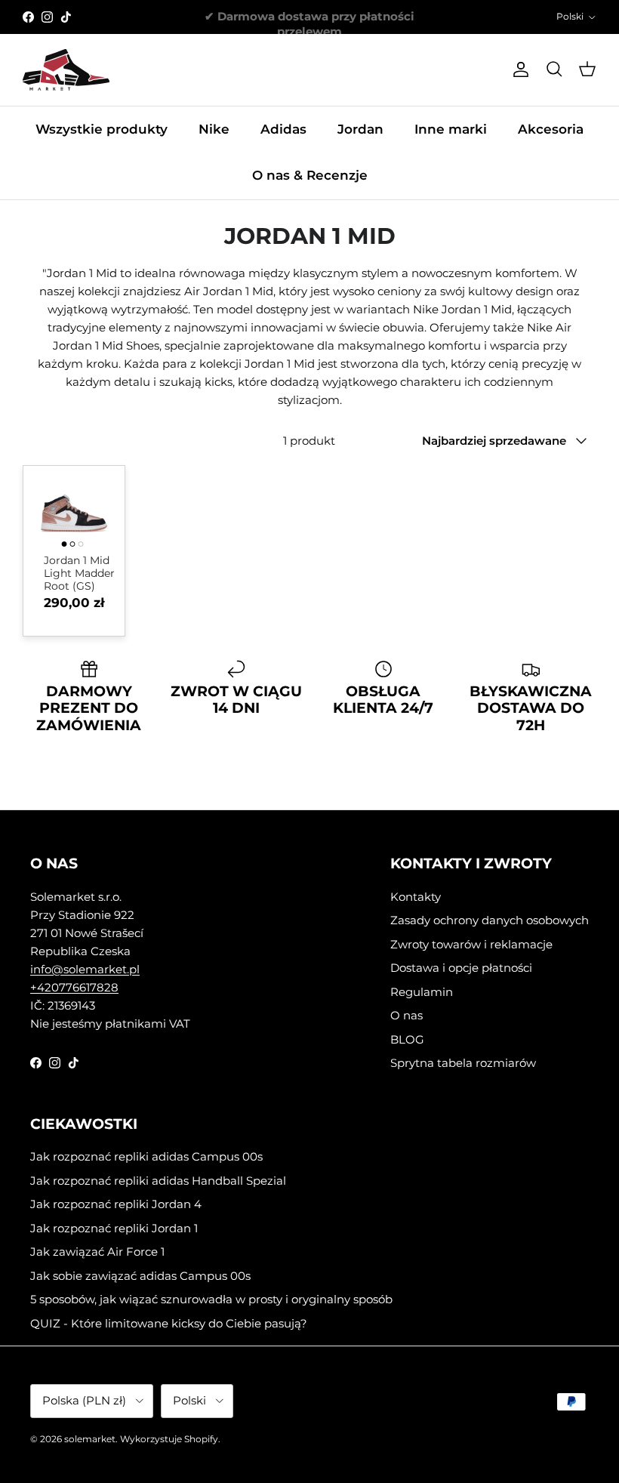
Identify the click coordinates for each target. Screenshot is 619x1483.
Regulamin (421, 992)
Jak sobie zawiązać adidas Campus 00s (140, 1276)
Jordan (360, 129)
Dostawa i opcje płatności (461, 967)
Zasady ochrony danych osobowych (489, 920)
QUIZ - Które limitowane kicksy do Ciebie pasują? (168, 1323)
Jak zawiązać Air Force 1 (97, 1251)
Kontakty (415, 896)
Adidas (283, 129)
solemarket (89, 1438)
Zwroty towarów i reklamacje (471, 944)
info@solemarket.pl (85, 969)
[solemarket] (66, 70)
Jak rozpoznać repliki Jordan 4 (116, 1204)
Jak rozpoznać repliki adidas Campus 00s (146, 1156)
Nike (214, 129)
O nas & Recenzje (310, 175)
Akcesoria (551, 129)
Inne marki (450, 129)
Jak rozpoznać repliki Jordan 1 (114, 1228)
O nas (406, 1015)
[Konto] (518, 69)
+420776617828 (74, 987)
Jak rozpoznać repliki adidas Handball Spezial (158, 1180)
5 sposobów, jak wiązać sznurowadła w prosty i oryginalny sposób (211, 1299)
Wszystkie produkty (101, 129)
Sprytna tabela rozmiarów (463, 1063)
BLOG (407, 1039)
